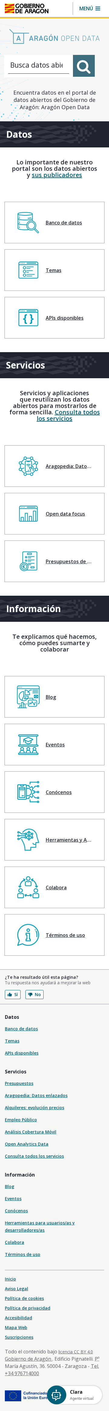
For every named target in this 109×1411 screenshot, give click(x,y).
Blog (9, 1186)
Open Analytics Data (26, 1144)
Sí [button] (16, 994)
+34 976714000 (22, 1373)
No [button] (38, 994)
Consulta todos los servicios (68, 415)
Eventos (13, 1198)
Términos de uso (22, 1254)
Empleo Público (21, 1120)
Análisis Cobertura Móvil (30, 1132)
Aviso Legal (16, 1288)
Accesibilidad (18, 1318)
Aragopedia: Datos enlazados (36, 1095)
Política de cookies (24, 1298)
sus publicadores (57, 175)
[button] (89, 8)
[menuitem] (54, 222)
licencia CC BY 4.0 (75, 1352)
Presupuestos (19, 1083)
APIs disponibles (21, 1053)
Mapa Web (16, 1327)
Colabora (14, 1242)
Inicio (10, 1279)
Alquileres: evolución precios (34, 1107)
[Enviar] (84, 66)
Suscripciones (19, 1337)
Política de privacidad (27, 1308)
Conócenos (16, 1211)
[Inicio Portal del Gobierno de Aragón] (26, 8)
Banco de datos (21, 1029)
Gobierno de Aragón (28, 1358)
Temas (12, 1041)
